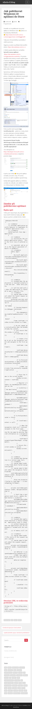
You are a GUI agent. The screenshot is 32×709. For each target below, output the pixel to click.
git (21, 680)
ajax (6, 670)
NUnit (23, 688)
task (25, 690)
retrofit (15, 690)
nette (9, 688)
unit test (10, 693)
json (24, 683)
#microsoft (7, 620)
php (6, 690)
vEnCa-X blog (9, 2)
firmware (17, 680)
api (15, 670)
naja (6, 688)
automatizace (8, 672)
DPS (18, 678)
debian (25, 675)
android (10, 670)
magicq (20, 685)
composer (19, 675)
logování (15, 685)
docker (14, 678)
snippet (21, 690)
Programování (7, 24)
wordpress (24, 693)
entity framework (9, 680)
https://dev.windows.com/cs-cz (17, 47)
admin (15, 21)
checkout (13, 675)
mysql (25, 685)
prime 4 (10, 690)
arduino (19, 670)
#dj (5, 667)
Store (15, 620)
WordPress (16, 707)
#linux (9, 667)
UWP (20, 620)
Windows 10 (17, 693)
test (6, 693)
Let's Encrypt (8, 685)
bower (20, 672)
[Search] (26, 640)
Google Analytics (9, 683)
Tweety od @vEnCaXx (10, 651)
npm (19, 688)
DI (10, 678)
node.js (14, 688)
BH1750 (15, 672)
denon (6, 678)
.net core (22, 667)
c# (12, 620)
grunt (16, 683)
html (20, 683)
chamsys (7, 675)
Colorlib (25, 705)
